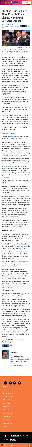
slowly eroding (18, 301)
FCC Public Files (7, 409)
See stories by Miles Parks (17, 365)
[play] (2, 445)
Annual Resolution (7, 396)
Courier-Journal (16, 227)
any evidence (25, 294)
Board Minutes (6, 403)
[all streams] (30, 445)
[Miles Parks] (5, 354)
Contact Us (5, 426)
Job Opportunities (7, 423)
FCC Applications (7, 406)
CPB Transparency (7, 413)
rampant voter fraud (21, 246)
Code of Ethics (6, 416)
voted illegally (17, 274)
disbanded (5, 288)
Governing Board (7, 389)
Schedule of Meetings (8, 399)
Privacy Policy (6, 420)
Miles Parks (9, 24)
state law (8, 166)
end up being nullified (13, 264)
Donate (27, 2)
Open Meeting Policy (8, 393)
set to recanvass (14, 136)
